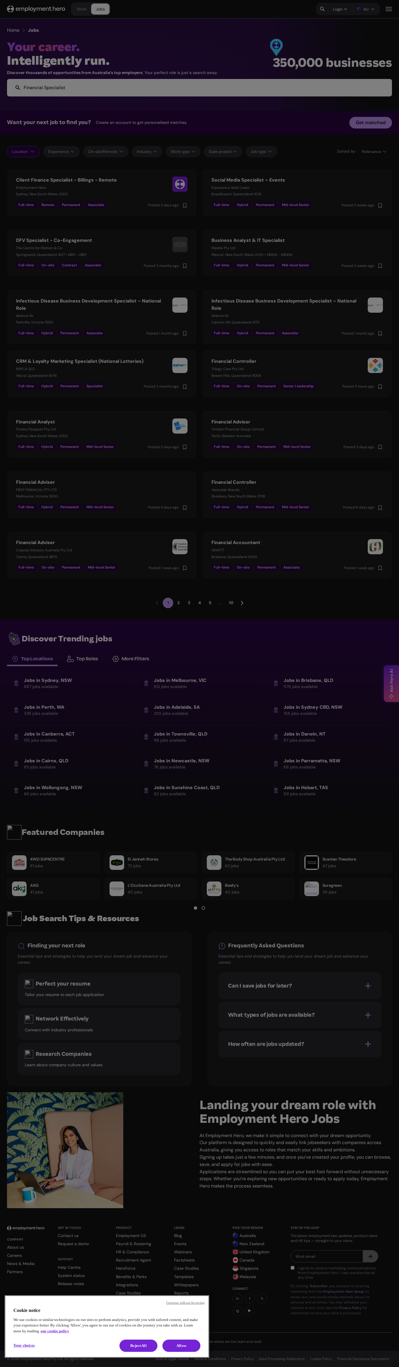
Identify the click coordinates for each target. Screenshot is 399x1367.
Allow (181, 1345)
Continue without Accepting (185, 1302)
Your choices (24, 1345)
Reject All (138, 1345)
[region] (107, 1326)
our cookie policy (55, 1331)
